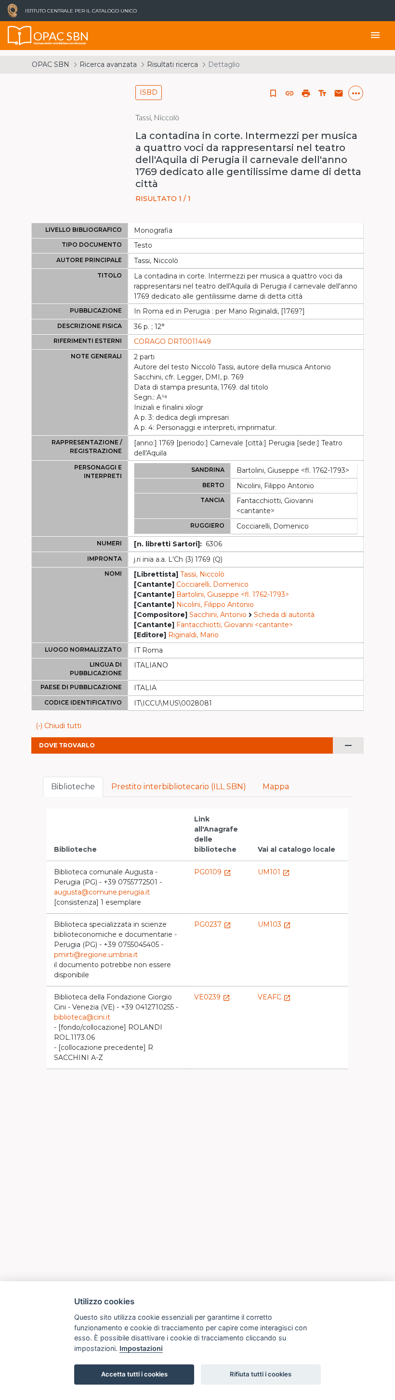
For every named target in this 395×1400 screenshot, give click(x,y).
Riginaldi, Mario (193, 635)
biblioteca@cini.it (82, 1017)
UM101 (274, 872)
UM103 (274, 924)
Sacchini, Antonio (218, 614)
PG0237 (212, 924)
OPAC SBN (50, 64)
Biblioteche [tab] (73, 786)
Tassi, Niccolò (202, 574)
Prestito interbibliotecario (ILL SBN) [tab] (178, 786)
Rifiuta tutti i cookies (260, 1374)
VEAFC (274, 997)
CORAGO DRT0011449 (172, 341)
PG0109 (212, 872)
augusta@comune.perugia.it (102, 892)
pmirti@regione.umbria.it (96, 954)
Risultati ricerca (172, 64)
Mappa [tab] (276, 786)
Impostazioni (141, 1348)
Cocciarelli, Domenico (212, 584)
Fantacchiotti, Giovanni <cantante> (234, 624)
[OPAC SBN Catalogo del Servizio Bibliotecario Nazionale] (20, 35)
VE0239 (212, 997)
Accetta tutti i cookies (134, 1374)
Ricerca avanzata (108, 64)
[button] (289, 93)
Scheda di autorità (284, 614)
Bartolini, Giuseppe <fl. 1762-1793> (232, 594)
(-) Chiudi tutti (58, 725)
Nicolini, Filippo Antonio (215, 604)
